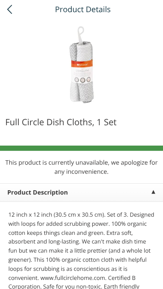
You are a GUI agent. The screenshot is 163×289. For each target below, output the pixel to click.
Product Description (37, 192)
